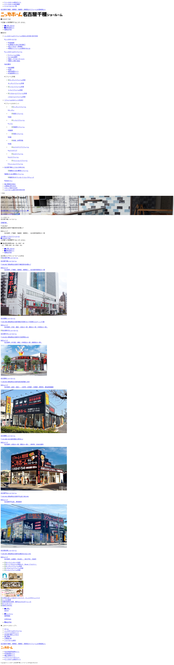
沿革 (10, 69)
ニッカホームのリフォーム (21, 36)
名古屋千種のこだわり (14, 167)
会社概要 (11, 67)
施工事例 (9, 184)
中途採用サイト (14, 73)
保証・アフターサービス (16, 59)
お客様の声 (10, 186)
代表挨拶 (11, 42)
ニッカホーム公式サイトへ (9, 214)
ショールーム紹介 (14, 190)
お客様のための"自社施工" (17, 44)
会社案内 (8, 64)
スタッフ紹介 (10, 188)
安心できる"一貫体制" (16, 46)
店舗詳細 (4, 222)
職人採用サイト (10, 655)
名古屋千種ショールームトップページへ (14, 210)
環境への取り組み (14, 61)
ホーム (6, 629)
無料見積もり (10, 27)
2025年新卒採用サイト (12, 651)
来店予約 (9, 29)
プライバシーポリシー (12, 657)
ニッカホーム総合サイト (13, 2)
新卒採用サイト (14, 71)
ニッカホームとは (10, 39)
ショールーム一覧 (11, 6)
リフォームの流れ (14, 55)
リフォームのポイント (13, 100)
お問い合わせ (10, 25)
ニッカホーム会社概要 (12, 4)
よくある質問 (13, 57)
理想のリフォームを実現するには (19, 48)
